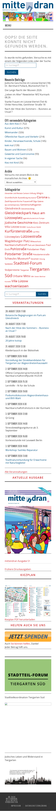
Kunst (38, 227)
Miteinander (11, 132)
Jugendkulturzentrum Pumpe (33, 218)
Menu (8, 25)
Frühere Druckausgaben (18, 569)
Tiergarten (24, 270)
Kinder (23, 227)
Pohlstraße (18, 249)
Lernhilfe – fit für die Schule (20, 385)
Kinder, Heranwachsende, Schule (22, 141)
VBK (32, 276)
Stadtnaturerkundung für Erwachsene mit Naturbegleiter (26, 461)
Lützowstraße (31, 236)
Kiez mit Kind (12, 162)
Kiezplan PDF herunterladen (20, 619)
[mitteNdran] (29, 6)
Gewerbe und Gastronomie (19, 154)
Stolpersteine (12, 269)
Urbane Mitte (21, 276)
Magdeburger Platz (17, 241)
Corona (42, 197)
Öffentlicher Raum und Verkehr (22, 136)
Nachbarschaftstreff (16, 245)
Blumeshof (32, 198)
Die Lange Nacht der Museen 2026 (23, 90)
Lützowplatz (12, 236)
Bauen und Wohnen (15, 149)
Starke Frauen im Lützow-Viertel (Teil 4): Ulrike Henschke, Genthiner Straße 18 (26, 103)
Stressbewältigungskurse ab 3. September (21, 429)
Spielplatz (9, 264)
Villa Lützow (19, 281)
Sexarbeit (35, 259)
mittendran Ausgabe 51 (17, 561)
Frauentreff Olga (30, 201)
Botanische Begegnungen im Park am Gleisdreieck (25, 317)
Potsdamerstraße (41, 254)
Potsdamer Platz (36, 249)
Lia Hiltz (36, 231)
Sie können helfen (20, 643)
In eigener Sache (14, 158)
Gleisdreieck (13, 208)
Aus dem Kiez (12, 123)
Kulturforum (31, 227)
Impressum (16, 805)
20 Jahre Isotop (13, 340)
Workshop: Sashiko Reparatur (21, 450)
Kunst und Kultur (14, 128)
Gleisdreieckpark (18, 213)
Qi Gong (9, 417)
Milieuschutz (35, 241)
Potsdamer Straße (18, 254)
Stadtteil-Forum (27, 263)
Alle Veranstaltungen (16, 471)
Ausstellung (23, 197)
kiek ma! (9, 145)
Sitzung (42, 259)
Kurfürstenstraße (18, 231)
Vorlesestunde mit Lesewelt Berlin (23, 440)
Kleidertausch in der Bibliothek (22, 350)
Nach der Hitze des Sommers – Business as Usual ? (28, 110)
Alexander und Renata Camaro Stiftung (20, 193)
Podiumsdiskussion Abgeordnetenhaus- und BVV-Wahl (27, 397)
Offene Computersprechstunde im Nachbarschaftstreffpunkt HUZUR (24, 374)
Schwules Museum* (17, 258)
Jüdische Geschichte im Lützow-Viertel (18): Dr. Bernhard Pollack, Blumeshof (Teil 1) (28, 84)
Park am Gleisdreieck (36, 245)
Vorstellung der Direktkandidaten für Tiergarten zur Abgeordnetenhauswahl (26, 362)
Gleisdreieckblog (27, 209)
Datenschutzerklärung (36, 805)
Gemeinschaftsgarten (30, 204)
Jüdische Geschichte (19, 222)
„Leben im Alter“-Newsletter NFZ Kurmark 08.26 (27, 96)
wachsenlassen (17, 286)
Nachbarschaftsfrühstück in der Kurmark (27, 408)
